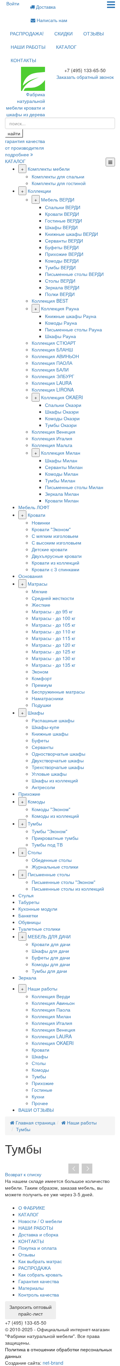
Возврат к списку (23, 1174)
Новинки (41, 522)
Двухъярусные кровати (57, 556)
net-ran (53, 1362)
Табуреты (28, 902)
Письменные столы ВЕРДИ (74, 274)
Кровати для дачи (51, 944)
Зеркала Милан (62, 493)
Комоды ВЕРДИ (62, 260)
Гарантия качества (38, 1281)
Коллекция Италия (52, 438)
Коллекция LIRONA (53, 389)
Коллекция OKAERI (62, 397)
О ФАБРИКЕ (31, 1207)
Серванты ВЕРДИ (64, 240)
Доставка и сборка (38, 1234)
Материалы (31, 1287)
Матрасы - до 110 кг (53, 631)
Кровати (36, 514)
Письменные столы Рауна (73, 329)
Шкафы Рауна (60, 336)
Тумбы (35, 823)
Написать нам (51, 20)
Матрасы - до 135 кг (53, 664)
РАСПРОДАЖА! (27, 33)
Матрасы (37, 583)
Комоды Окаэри (62, 418)
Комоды (36, 801)
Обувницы (29, 922)
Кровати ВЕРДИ (62, 213)
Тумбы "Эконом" (49, 831)
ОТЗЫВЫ (93, 33)
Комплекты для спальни (58, 176)
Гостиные (42, 1089)
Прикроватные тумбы (55, 837)
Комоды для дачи (51, 964)
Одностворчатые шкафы (58, 753)
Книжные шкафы (50, 733)
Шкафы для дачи (50, 950)
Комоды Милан (61, 473)
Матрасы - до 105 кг (53, 624)
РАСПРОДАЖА (34, 1267)
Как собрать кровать (40, 1274)
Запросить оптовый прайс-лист (30, 1310)
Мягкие (39, 591)
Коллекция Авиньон (53, 1003)
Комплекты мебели (49, 168)
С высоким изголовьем (56, 542)
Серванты (42, 747)
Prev (73, 1169)
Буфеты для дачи (51, 957)
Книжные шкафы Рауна (70, 316)
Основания (30, 576)
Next (87, 1169)
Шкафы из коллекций (55, 780)
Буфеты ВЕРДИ (62, 247)
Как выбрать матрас (40, 1261)
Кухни (38, 1096)
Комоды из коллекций (55, 815)
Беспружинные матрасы (58, 691)
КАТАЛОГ (66, 46)
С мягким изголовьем (55, 536)
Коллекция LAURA (52, 383)
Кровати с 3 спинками (55, 569)
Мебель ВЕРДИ (57, 199)
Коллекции (39, 190)
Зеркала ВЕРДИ (62, 287)
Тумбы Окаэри (61, 425)
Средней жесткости (53, 598)
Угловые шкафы (49, 773)
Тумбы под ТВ (47, 844)
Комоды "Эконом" (51, 809)
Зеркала (27, 977)
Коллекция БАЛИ (50, 369)
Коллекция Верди (51, 996)
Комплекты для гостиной (59, 183)
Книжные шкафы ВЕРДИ (71, 234)
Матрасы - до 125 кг (53, 651)
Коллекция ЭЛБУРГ (53, 376)
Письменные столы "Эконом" (63, 882)
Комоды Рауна (61, 322)
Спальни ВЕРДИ (62, 207)
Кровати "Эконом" (51, 529)
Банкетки (28, 915)
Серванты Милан (64, 467)
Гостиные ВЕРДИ (63, 220)
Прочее (40, 1103)
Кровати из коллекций (55, 562)
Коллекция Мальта (52, 445)
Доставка (45, 6)
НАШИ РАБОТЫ (28, 46)
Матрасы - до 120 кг (53, 644)
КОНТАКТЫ (23, 60)
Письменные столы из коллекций (68, 888)
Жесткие (41, 604)
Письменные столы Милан (74, 487)
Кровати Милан (62, 500)
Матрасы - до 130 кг (53, 658)
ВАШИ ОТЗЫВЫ (36, 1109)
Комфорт (42, 678)
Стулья (26, 895)
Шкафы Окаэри (62, 411)
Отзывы (26, 1254)
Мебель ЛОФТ (34, 507)
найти (14, 133)
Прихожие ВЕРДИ (64, 254)
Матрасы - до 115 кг (53, 638)
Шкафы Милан (61, 460)
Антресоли (43, 787)
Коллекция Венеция (53, 431)
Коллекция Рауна (60, 308)
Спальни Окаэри (63, 405)
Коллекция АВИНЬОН (55, 356)
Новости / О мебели (40, 1221)
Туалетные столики (39, 928)
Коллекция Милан (60, 452)
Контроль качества (38, 1294)
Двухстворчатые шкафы (58, 760)
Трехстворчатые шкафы (58, 767)
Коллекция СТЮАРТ (54, 342)
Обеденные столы (52, 860)
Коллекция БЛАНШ (52, 349)
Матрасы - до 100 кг (53, 618)
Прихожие (29, 793)
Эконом (40, 671)
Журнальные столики (55, 866)
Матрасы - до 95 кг (52, 611)
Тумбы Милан (60, 480)
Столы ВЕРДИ (60, 280)
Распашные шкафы (53, 720)
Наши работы (42, 988)
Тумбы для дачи (49, 970)
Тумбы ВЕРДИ (60, 267)
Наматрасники (47, 698)
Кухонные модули (37, 908)
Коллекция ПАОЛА (52, 362)
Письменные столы (49, 874)
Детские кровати (49, 549)
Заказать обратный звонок (85, 76)
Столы (35, 852)
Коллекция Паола (51, 1009)
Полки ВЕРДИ (60, 294)
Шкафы (36, 712)
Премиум (42, 684)
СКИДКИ (63, 33)
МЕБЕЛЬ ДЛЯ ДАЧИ (49, 936)
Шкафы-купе (45, 727)
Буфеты (40, 740)
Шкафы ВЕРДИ (61, 227)
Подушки (41, 705)
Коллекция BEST (50, 300)
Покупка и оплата (37, 1247)
